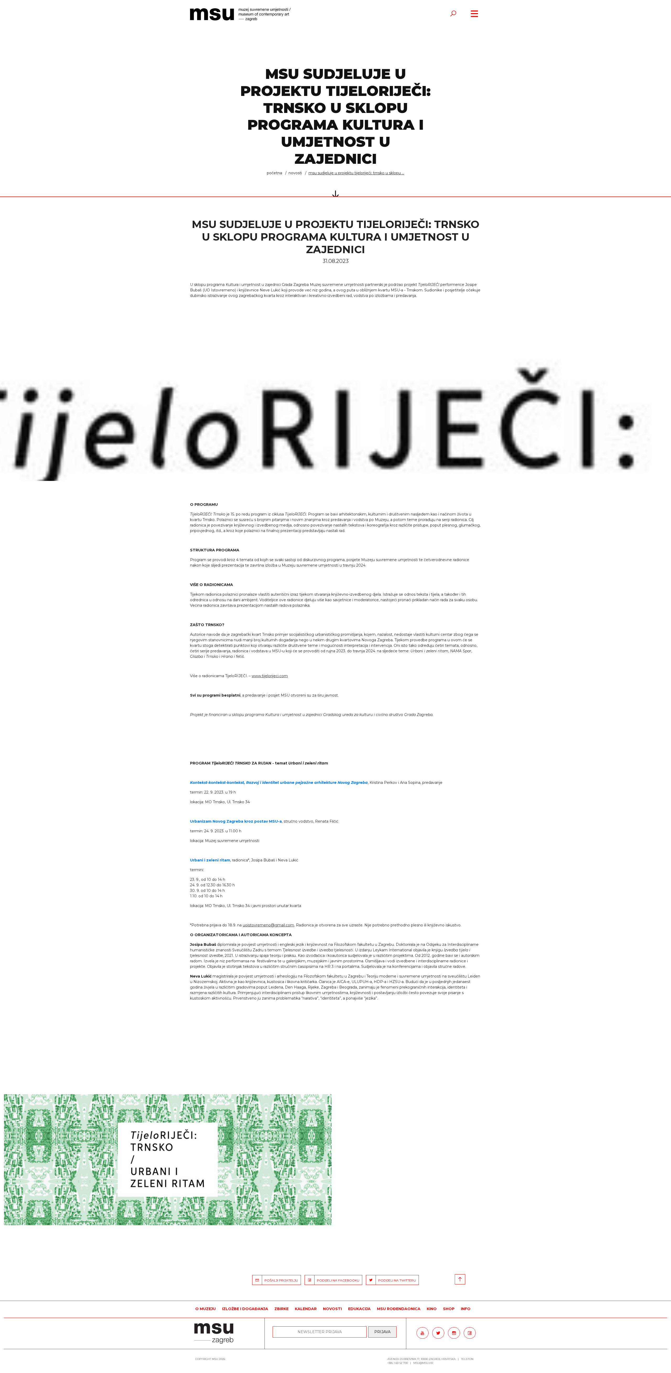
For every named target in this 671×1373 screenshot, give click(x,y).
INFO (465, 1308)
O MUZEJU (205, 1308)
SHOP (448, 1308)
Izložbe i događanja (245, 1308)
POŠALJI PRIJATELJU (280, 1280)
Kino (432, 1308)
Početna (274, 173)
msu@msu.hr (423, 1363)
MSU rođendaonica (398, 1308)
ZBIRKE (281, 1308)
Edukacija (359, 1308)
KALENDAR (306, 1308)
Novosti (295, 173)
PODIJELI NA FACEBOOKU (337, 1280)
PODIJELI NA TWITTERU (396, 1280)
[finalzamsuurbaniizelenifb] (168, 1159)
